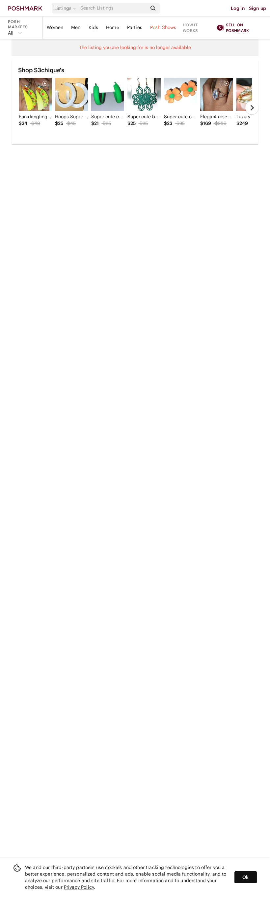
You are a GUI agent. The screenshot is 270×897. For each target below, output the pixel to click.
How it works (190, 27)
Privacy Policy (79, 887)
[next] (251, 107)
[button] (66, 8)
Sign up (257, 8)
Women (55, 27)
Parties (134, 27)
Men (75, 27)
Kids (93, 27)
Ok (245, 877)
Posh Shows (163, 27)
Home (112, 27)
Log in (238, 8)
